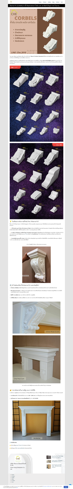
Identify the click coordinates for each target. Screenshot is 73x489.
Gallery (49, 2)
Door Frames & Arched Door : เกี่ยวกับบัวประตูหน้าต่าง (56, 466)
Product (44, 2)
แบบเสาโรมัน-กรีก (19, 445)
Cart (62, 2)
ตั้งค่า (17, 487)
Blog (53, 2)
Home (40, 2)
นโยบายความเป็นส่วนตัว (47, 486)
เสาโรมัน (26, 234)
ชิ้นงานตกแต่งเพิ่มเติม (20, 448)
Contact (57, 2)
